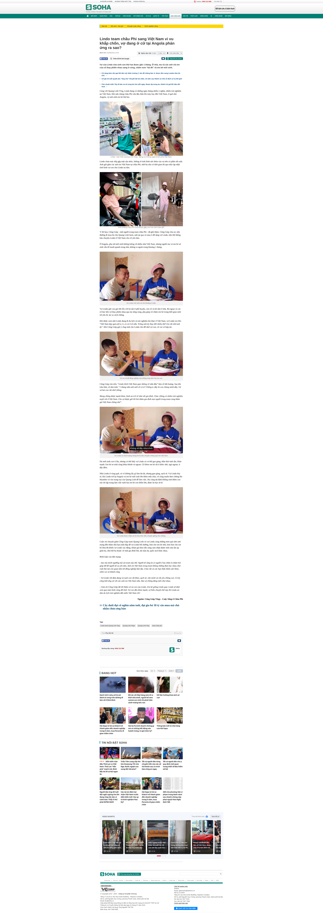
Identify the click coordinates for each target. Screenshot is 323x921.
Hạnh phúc (103, 16)
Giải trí (185, 16)
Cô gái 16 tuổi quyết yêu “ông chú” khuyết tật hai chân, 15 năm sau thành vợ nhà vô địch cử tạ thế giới (142, 79)
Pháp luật (194, 16)
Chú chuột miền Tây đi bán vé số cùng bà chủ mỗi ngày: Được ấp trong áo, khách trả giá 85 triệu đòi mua (141, 85)
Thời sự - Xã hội (118, 880)
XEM (179, 671)
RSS (217, 880)
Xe (211, 16)
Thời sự (117, 16)
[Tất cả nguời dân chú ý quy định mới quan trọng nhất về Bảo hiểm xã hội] (173, 753)
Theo (141, 633)
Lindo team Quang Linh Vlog (110, 626)
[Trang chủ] (98, 8)
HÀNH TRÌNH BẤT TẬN (123, 1)
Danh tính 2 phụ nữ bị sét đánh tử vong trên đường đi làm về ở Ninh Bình (111, 697)
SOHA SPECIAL (140, 1)
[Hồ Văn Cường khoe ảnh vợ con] (170, 685)
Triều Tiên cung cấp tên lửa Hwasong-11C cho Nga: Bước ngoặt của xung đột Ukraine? (131, 765)
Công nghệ (218, 16)
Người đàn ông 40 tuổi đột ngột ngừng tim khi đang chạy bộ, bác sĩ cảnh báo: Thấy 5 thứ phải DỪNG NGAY (109, 797)
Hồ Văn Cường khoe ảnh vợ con (168, 696)
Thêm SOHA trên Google (121, 59)
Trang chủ (107, 880)
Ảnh (212, 880)
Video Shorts (108, 817)
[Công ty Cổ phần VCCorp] (131, 888)
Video (206, 880)
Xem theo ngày (142, 671)
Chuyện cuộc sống (134, 26)
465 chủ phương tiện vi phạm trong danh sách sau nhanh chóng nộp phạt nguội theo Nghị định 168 (173, 797)
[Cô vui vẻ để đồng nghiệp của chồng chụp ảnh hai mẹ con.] (141, 354)
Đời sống (228, 16)
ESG (111, 16)
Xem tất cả (215, 817)
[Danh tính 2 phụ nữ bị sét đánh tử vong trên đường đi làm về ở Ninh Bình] (113, 685)
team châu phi (157, 626)
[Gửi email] (163, 58)
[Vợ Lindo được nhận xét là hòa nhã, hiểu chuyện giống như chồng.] (141, 510)
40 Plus (148, 16)
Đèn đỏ (104, 26)
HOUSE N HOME (107, 1)
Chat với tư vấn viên (187, 908)
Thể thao (165, 16)
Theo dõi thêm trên (198, 817)
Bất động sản (138, 16)
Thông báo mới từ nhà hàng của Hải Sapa (168, 727)
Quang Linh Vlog (143, 626)
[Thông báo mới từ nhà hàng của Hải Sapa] (170, 715)
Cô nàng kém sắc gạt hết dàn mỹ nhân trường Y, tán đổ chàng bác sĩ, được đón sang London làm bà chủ (141, 74)
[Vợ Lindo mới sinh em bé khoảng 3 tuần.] (141, 276)
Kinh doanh (127, 16)
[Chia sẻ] (104, 58)
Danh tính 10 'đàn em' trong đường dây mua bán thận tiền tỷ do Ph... (180, 845)
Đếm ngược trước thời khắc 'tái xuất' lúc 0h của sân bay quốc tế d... (157, 845)
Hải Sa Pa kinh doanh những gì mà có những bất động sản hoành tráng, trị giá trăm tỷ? (141, 728)
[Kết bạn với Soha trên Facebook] (172, 649)
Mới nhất (94, 16)
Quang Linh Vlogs (129, 626)
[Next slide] (218, 838)
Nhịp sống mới (175, 16)
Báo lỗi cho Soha (176, 59)
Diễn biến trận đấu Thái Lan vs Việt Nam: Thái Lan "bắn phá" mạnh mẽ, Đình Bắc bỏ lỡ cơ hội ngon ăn (109, 767)
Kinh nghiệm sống (151, 26)
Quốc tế (156, 16)
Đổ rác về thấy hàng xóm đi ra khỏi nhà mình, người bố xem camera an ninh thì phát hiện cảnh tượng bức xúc (140, 699)
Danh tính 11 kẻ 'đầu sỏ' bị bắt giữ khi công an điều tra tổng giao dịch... (112, 845)
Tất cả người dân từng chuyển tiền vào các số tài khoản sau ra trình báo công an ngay (151, 765)
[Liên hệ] (179, 640)
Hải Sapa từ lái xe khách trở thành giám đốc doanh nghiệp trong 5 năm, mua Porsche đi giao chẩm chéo (112, 730)
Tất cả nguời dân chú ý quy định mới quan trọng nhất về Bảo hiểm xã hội (173, 765)
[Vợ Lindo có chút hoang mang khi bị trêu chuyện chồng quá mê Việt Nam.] (141, 430)
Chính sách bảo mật (181, 903)
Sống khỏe (204, 16)
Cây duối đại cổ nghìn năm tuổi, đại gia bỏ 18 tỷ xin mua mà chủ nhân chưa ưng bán (141, 607)
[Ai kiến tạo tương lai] (224, 8)
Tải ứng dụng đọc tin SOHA (130, 874)
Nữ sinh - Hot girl (117, 26)
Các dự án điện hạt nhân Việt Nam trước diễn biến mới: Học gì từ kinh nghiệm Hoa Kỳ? (130, 797)
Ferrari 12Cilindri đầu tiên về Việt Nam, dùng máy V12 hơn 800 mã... (202, 845)
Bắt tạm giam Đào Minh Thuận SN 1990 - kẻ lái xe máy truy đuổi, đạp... (135, 845)
